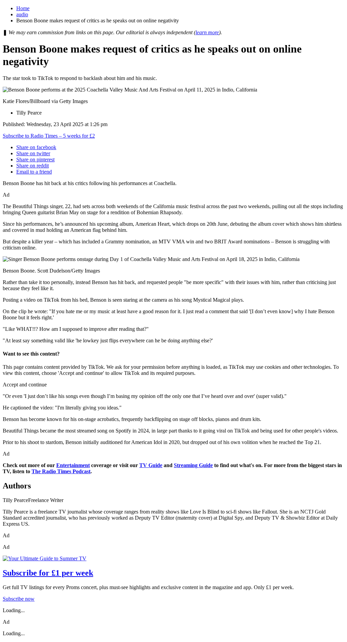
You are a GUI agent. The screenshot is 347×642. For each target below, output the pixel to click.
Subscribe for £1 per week (48, 572)
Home (22, 8)
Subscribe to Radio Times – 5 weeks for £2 (49, 136)
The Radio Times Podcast (61, 471)
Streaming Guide (193, 465)
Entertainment (73, 465)
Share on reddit (32, 165)
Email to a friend (34, 172)
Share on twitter (33, 153)
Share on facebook (36, 147)
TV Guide (150, 465)
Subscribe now (19, 599)
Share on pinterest (35, 159)
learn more (207, 32)
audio (22, 14)
